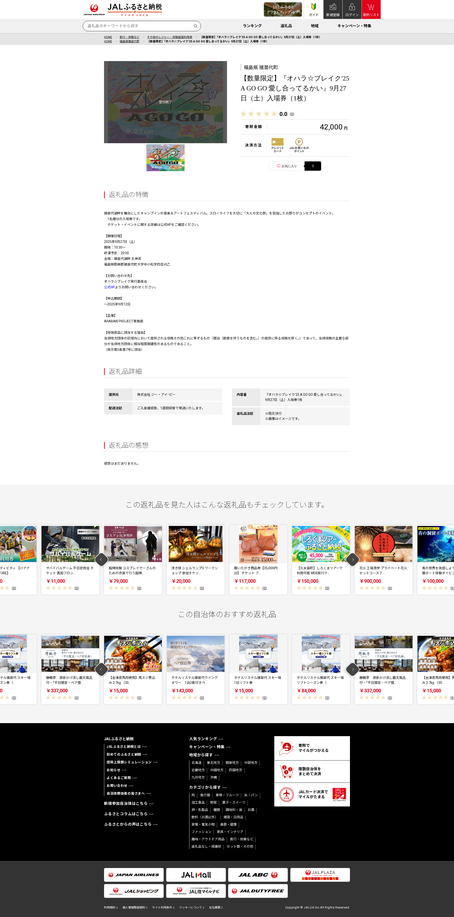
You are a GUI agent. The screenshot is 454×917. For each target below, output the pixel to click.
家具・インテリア (230, 832)
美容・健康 (228, 824)
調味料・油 (234, 810)
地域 (315, 26)
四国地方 (235, 770)
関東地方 (232, 763)
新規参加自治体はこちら (126, 803)
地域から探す (201, 755)
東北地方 (213, 763)
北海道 (196, 763)
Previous (101, 559)
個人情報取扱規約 (133, 907)
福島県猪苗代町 (130, 41)
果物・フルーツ (227, 795)
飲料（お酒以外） (205, 817)
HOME (108, 37)
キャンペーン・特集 (354, 26)
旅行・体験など (130, 37)
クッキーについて (190, 907)
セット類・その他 (240, 846)
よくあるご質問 (119, 778)
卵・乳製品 (200, 810)
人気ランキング (203, 739)
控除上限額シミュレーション (129, 762)
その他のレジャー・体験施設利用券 (169, 37)
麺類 (217, 810)
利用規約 (109, 907)
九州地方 (198, 777)
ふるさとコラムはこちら (126, 814)
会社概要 (214, 907)
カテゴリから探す (205, 787)
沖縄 (213, 777)
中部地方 (251, 763)
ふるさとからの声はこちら (128, 824)
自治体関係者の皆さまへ (126, 793)
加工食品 (198, 802)
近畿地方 (198, 770)
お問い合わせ (117, 786)
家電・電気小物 (203, 824)
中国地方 (216, 770)
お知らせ (114, 770)
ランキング (252, 26)
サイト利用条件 (162, 907)
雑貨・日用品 (233, 817)
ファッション (201, 832)
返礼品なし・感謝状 (206, 846)
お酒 (251, 810)
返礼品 (286, 26)
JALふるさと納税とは (124, 746)
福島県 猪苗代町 (261, 67)
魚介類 (205, 795)
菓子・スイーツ (233, 802)
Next (352, 559)
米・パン (251, 795)
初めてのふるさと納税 (124, 754)
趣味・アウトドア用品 (208, 839)
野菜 (213, 802)
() (292, 114)
